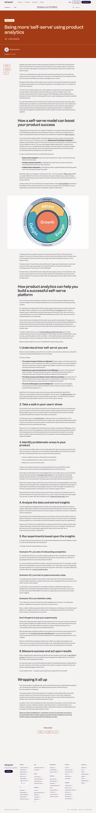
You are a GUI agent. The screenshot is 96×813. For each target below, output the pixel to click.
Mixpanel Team (15, 49)
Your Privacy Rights (88, 809)
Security (80, 809)
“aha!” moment (69, 134)
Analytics (9, 20)
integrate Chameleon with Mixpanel (42, 633)
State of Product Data (58, 496)
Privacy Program (73, 809)
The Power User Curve (44, 475)
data (6, 38)
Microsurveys (67, 394)
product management (14, 38)
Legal (68, 809)
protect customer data (40, 569)
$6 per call (67, 174)
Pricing (42, 2)
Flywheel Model (64, 184)
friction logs (39, 418)
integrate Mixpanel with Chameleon (51, 332)
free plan (59, 310)
